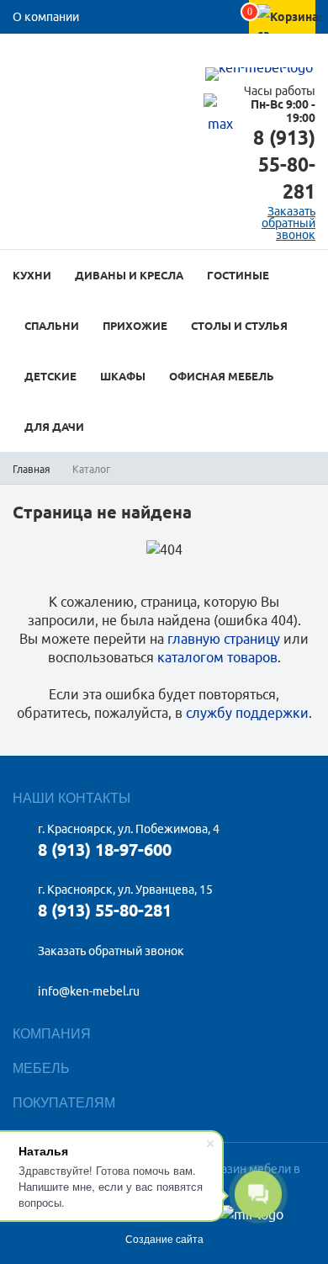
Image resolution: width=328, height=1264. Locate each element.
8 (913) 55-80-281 (284, 164)
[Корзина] (263, 30)
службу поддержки (247, 712)
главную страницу (223, 638)
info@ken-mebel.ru (89, 991)
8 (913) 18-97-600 (105, 849)
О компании (46, 17)
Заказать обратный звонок (111, 951)
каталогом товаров (217, 657)
